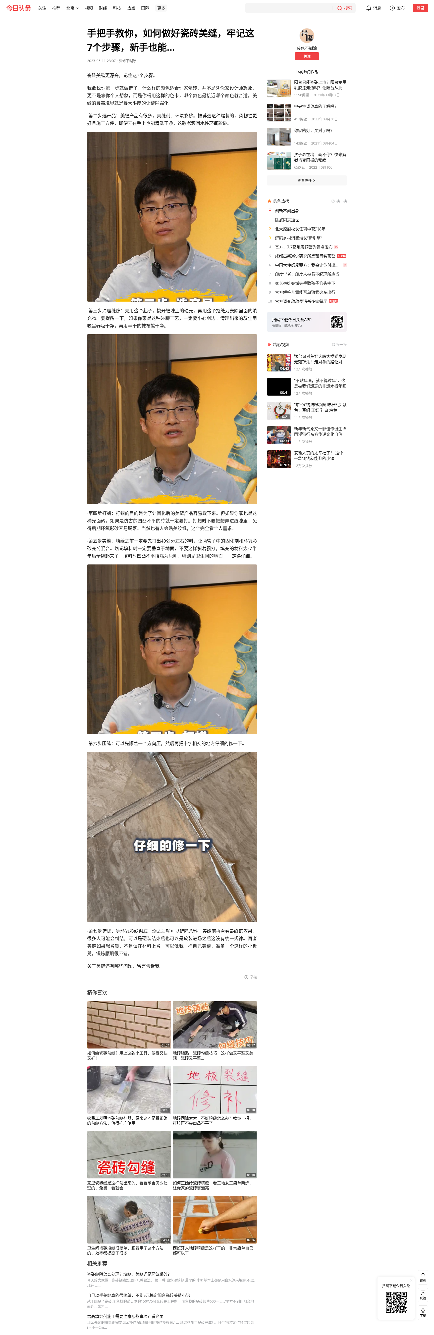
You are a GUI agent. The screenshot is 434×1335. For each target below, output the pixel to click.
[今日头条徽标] (18, 8)
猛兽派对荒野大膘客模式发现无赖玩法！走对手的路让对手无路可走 (320, 359)
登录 (420, 8)
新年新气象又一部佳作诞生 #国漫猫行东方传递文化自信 (320, 431)
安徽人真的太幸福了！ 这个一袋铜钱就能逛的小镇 (318, 455)
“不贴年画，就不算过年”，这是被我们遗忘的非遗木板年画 (320, 383)
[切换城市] (77, 8)
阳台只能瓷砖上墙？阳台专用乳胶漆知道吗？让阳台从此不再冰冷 (320, 84)
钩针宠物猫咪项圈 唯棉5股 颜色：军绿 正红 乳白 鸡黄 (320, 407)
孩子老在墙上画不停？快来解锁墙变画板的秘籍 (320, 157)
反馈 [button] (423, 1298)
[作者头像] (306, 35)
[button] (42, 8)
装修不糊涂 (127, 60)
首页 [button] (423, 1280)
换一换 (341, 201)
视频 (89, 8)
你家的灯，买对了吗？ (314, 130)
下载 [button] (422, 1311)
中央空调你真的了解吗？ (316, 106)
